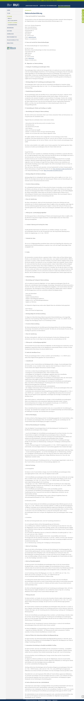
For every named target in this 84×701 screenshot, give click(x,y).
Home (8, 10)
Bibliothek (10, 43)
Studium (9, 16)
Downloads (10, 33)
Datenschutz (55, 700)
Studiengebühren (12, 24)
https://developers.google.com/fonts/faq (62, 168)
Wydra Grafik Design (41, 700)
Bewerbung (10, 27)
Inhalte (10, 18)
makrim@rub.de (32, 37)
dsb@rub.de (31, 58)
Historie (9, 30)
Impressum (49, 700)
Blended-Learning (12, 22)
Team (8, 13)
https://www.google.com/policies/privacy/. (53, 170)
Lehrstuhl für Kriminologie (48, 5)
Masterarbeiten (12, 37)
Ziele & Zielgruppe (12, 20)
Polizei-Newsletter (13, 40)
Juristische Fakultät (31, 5)
